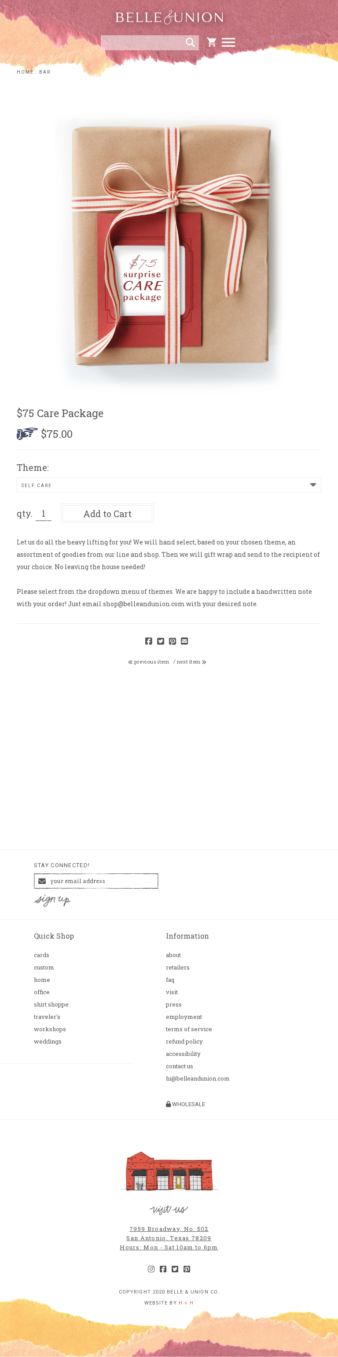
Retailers (178, 967)
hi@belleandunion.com (198, 1078)
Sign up (52, 901)
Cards (41, 955)
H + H (186, 1303)
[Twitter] (175, 1269)
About (173, 955)
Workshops (50, 1029)
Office (42, 992)
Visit (172, 992)
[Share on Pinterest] (172, 641)
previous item (151, 662)
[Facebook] (163, 1269)
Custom (44, 967)
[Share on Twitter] (160, 641)
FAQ (170, 980)
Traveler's (47, 1017)
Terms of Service (189, 1029)
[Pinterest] (187, 1269)
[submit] (190, 42)
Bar (45, 72)
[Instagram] (151, 1269)
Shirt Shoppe (51, 1004)
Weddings (48, 1041)
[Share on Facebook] (148, 641)
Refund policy (184, 1041)
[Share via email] (184, 641)
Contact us (179, 1066)
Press (174, 1004)
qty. (25, 513)
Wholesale (188, 1104)
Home (25, 72)
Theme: (33, 467)
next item (189, 662)
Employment (184, 1017)
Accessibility (183, 1054)
